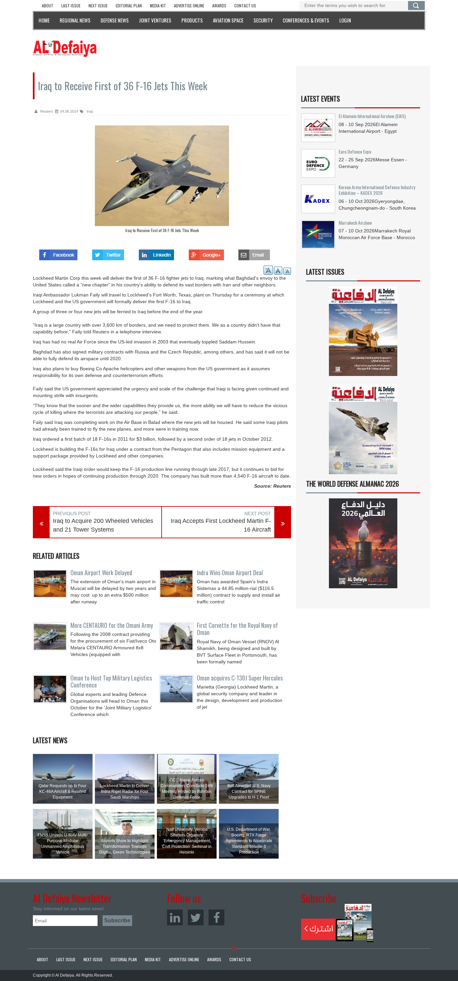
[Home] (65, 48)
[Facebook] (216, 917)
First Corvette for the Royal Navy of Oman (237, 629)
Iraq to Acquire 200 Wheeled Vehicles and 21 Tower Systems (103, 525)
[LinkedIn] (175, 917)
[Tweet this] (108, 253)
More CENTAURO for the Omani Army (111, 625)
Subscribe (337, 923)
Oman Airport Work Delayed (101, 572)
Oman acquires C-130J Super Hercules (240, 677)
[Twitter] (196, 917)
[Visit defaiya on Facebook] (58, 253)
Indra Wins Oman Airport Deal (230, 572)
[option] (162, 180)
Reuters (46, 111)
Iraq (89, 111)
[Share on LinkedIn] (156, 253)
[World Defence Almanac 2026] (363, 543)
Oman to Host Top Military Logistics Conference (111, 681)
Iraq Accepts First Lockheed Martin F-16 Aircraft (221, 525)
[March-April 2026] (363, 333)
